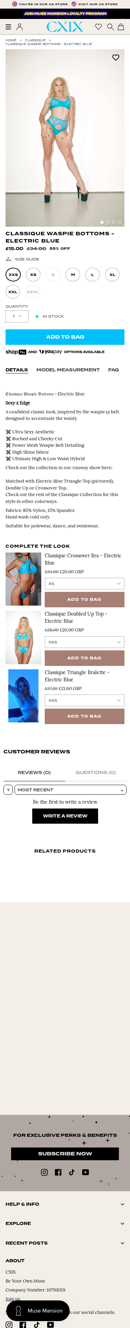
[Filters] (8, 790)
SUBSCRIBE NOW (65, 1153)
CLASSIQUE (35, 40)
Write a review (65, 816)
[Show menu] (11, 27)
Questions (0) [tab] (96, 772)
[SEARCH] (109, 26)
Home (11, 40)
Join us (13, 1299)
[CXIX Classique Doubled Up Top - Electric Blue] (23, 637)
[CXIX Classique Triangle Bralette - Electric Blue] (23, 695)
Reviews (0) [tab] (34, 772)
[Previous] (14, 137)
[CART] (121, 26)
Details (17, 370)
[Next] (115, 137)
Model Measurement (68, 370)
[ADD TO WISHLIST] (116, 57)
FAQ (113, 370)
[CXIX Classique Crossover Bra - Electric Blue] (23, 579)
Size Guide (27, 259)
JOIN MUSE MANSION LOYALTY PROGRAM (65, 13)
